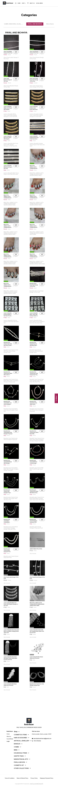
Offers (56, 398)
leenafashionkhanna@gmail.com (42, 738)
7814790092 (37, 741)
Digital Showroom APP (36, 783)
